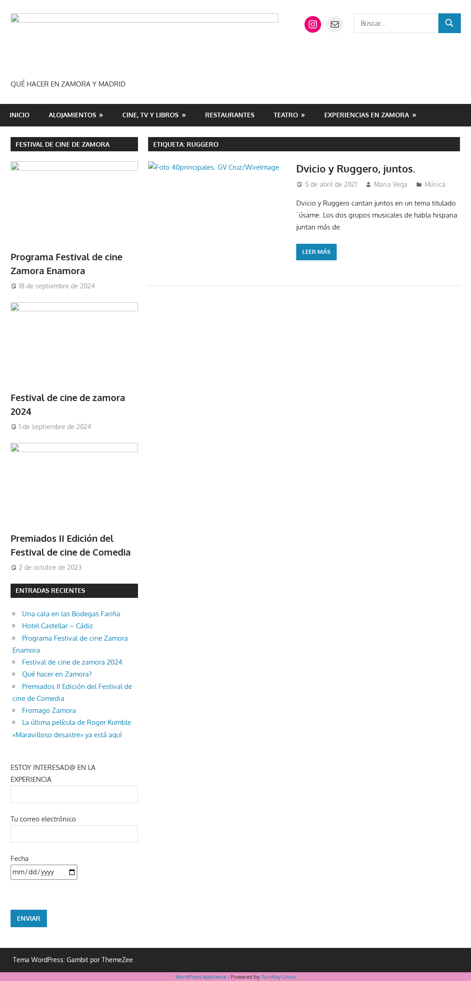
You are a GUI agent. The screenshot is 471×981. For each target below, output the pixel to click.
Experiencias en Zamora (366, 115)
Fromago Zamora (49, 710)
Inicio (19, 115)
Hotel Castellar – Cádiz (57, 625)
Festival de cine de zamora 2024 (72, 662)
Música (435, 184)
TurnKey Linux (278, 976)
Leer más (316, 251)
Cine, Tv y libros (150, 115)
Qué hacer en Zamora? (57, 674)
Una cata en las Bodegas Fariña (71, 613)
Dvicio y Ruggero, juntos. (355, 168)
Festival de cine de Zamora (62, 144)
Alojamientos (72, 115)
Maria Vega (391, 184)
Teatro (286, 115)
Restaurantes (229, 115)
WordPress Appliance (200, 976)
